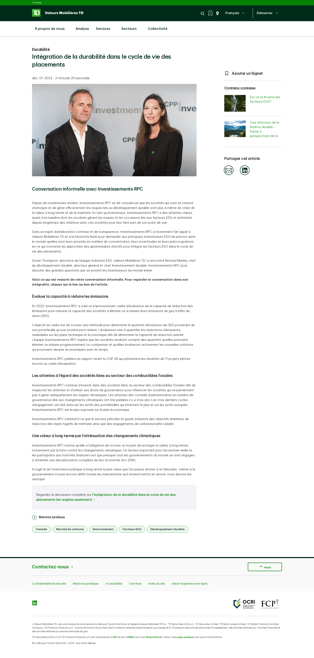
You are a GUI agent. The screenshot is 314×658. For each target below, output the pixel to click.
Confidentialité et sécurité (49, 583)
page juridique (185, 637)
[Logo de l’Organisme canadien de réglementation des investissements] (244, 603)
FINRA (130, 637)
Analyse (82, 29)
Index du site (156, 583)
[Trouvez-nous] (216, 13)
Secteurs (129, 29)
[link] (48, 517)
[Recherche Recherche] (203, 13)
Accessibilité (113, 583)
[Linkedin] (244, 174)
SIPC (115, 637)
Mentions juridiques (85, 583)
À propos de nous (50, 29)
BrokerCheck (153, 637)
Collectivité (157, 29)
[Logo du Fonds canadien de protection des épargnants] (270, 603)
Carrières (36, 2)
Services (103, 29)
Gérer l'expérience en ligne (189, 583)
